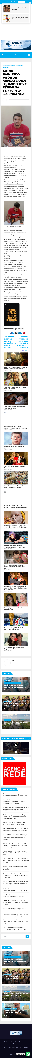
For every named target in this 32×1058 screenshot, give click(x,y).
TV (28, 1051)
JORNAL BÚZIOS (19, 65)
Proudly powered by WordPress (11, 1041)
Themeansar (16, 1043)
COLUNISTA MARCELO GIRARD (9, 65)
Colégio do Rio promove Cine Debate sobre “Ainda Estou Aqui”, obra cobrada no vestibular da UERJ (16, 860)
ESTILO (21, 1047)
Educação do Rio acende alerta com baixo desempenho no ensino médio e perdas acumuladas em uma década (15, 801)
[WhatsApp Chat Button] (28, 1054)
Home (5, 1047)
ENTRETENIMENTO (13, 1047)
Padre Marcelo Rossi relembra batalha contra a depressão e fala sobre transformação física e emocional (15, 875)
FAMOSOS (12, 1054)
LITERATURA (5, 67)
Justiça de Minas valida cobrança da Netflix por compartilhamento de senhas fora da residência (15, 868)
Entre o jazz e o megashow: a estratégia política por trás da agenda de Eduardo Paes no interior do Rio (15, 902)
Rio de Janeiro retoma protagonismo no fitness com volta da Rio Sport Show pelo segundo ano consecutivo (16, 883)
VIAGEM (24, 1051)
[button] (15, 55)
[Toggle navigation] (29, 55)
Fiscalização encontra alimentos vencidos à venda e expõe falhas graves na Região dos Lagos (15, 921)
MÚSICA (26, 1047)
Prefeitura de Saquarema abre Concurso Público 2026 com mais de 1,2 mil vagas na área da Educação (15, 845)
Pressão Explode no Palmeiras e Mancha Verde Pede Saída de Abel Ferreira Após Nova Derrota (16, 852)
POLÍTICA (11, 1051)
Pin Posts (5, 1051)
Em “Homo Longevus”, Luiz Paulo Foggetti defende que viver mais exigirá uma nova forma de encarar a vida (15, 816)
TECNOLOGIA (18, 1051)
